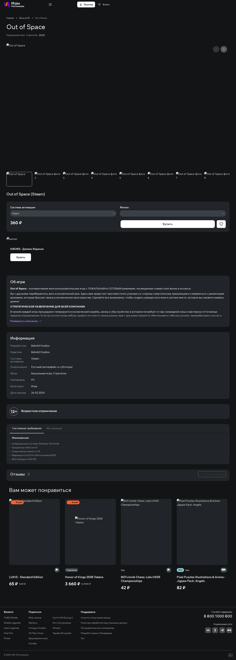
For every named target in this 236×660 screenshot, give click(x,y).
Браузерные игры (38, 638)
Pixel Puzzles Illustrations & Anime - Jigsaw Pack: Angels (201, 579)
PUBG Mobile (11, 617)
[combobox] (63, 213)
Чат (83, 638)
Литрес (57, 628)
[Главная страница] (14, 4)
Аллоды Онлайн (37, 628)
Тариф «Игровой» (62, 633)
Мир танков (35, 617)
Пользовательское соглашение (97, 628)
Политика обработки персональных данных (104, 622)
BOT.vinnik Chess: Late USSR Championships (140, 579)
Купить (168, 224)
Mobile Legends (12, 622)
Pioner (7, 638)
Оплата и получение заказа (95, 617)
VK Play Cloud (36, 633)
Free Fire (8, 633)
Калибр (33, 643)
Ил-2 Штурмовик (62, 622)
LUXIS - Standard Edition (26, 577)
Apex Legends (11, 628)
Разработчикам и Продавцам (96, 633)
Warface (33, 622)
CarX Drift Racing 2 (63, 617)
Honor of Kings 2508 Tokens (84, 577)
